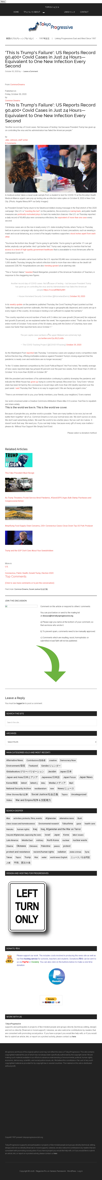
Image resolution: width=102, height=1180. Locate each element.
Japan (57, 835)
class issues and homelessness (20, 823)
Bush (79, 818)
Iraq (35, 829)
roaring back (75, 211)
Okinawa (21, 845)
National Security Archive (18, 788)
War (36, 857)
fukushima (67, 823)
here (74, 1036)
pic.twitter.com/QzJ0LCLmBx (51, 338)
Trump (28, 857)
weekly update (16, 304)
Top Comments (15, 576)
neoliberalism (41, 788)
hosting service (31, 959)
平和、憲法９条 (22, 862)
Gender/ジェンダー (51, 765)
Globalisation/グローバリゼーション (25, 771)
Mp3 (71, 783)
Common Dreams (21, 589)
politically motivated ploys (29, 214)
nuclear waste (80, 840)
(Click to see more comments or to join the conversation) (29, 583)
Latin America (12, 840)
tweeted (29, 272)
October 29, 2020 (73, 345)
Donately (35, 962)
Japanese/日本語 (50, 777)
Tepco (18, 857)
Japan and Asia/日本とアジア (22, 777)
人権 (8, 863)
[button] (44, 12)
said (17, 388)
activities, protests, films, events (28, 818)
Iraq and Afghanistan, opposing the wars (23, 835)
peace (57, 846)
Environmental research (49, 823)
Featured (33, 765)
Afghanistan (51, 818)
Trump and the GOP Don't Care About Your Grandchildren (29, 550)
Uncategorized (78, 794)
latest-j (33, 783)
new (52, 788)
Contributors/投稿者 (36, 760)
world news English (58, 857)
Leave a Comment (31, 71)
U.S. (6, 566)
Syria (87, 852)
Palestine (45, 846)
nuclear (65, 840)
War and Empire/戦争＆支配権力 (33, 800)
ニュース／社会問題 (80, 857)
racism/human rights (43, 852)
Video (9, 800)
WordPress (71, 1171)
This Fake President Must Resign (19, 473)
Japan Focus (69, 777)
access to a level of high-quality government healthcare (29, 249)
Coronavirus (10, 573)
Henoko (9, 829)
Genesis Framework (58, 1171)
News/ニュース (66, 788)
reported (30, 353)
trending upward (52, 266)
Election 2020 (47, 573)
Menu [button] (3, 2)
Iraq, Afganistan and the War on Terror (61, 829)
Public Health (22, 573)
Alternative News (14, 760)
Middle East (27, 840)
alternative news (67, 818)
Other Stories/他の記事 (17, 794)
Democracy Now (68, 760)
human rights (23, 829)
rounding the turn (32, 211)
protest (66, 846)
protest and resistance (18, 851)
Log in (80, 1171)
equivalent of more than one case (72, 217)
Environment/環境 (15, 765)
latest (24, 783)
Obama (9, 846)
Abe (8, 818)
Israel (47, 835)
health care (90, 823)
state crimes (75, 852)
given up (34, 382)
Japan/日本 (66, 771)
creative (53, 760)
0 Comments (10, 143)
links (43, 783)
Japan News (86, 777)
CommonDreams (17, 84)
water (44, 857)
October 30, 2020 (77, 296)
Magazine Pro (41, 1171)
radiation (62, 852)
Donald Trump (35, 573)
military (39, 840)
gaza (78, 823)
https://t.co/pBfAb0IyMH (54, 290)
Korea (66, 835)
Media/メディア (57, 783)
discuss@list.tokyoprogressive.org (58, 616)
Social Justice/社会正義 (38, 589)
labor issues (78, 835)
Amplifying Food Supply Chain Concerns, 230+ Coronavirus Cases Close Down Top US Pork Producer (49, 526)
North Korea (53, 840)
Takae (9, 857)
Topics (65, 794)
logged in (20, 703)
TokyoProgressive (51, 26)
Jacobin (52, 771)
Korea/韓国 (11, 783)
